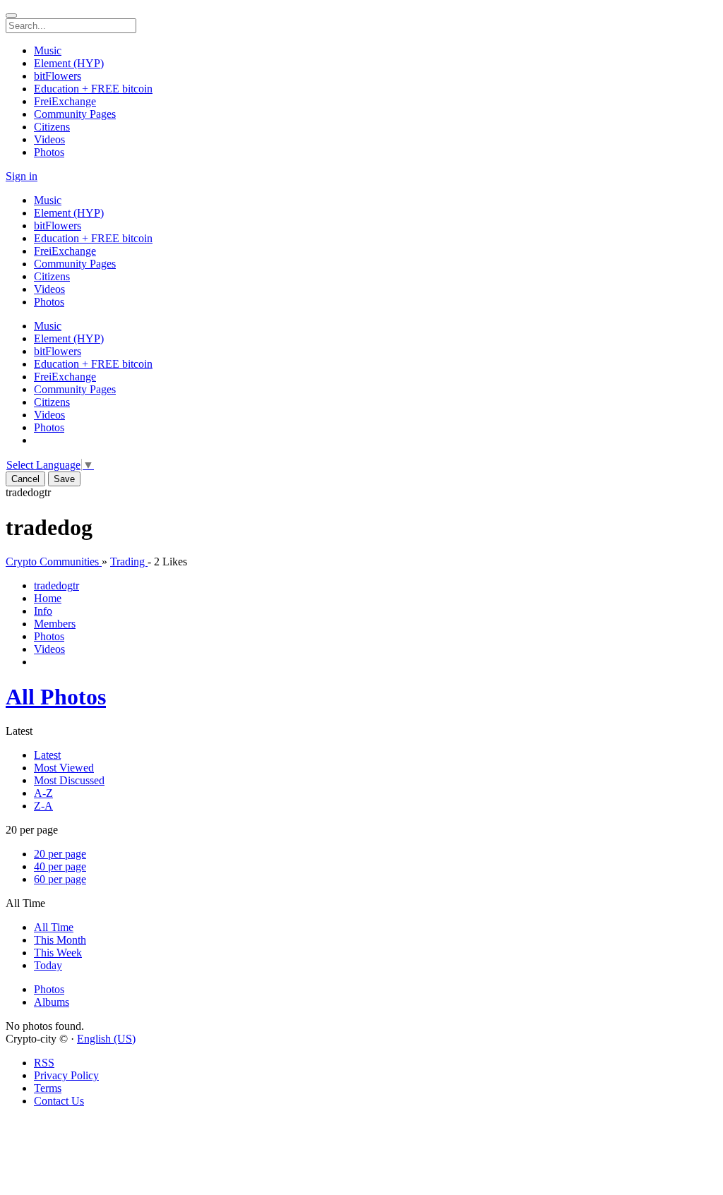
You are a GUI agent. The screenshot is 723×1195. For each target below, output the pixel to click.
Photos (49, 989)
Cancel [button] (25, 479)
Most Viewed (64, 768)
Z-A (43, 806)
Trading (129, 562)
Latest (47, 755)
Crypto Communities (54, 562)
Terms (47, 1088)
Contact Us (59, 1101)
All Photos (56, 696)
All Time (53, 927)
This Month (60, 940)
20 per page (60, 854)
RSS (44, 1063)
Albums (51, 1002)
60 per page (60, 879)
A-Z (43, 793)
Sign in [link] (21, 176)
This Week (58, 953)
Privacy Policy (66, 1075)
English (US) (106, 1039)
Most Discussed (69, 780)
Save (64, 479)
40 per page (60, 866)
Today (48, 965)
